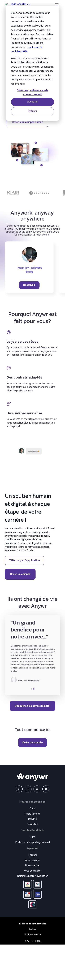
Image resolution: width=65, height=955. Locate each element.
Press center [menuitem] (32, 865)
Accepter (32, 101)
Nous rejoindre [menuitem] (32, 860)
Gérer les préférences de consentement (32, 92)
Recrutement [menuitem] (32, 813)
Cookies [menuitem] (32, 929)
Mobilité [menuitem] (32, 819)
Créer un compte (20, 574)
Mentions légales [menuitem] (32, 934)
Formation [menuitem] (32, 824)
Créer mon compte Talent (27, 122)
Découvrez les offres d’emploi (32, 705)
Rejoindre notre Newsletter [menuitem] (32, 876)
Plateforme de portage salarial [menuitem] (32, 842)
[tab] (31, 689)
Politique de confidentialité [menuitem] (32, 924)
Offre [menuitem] (32, 808)
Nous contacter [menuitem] (32, 870)
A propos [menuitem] (32, 855)
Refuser (32, 111)
